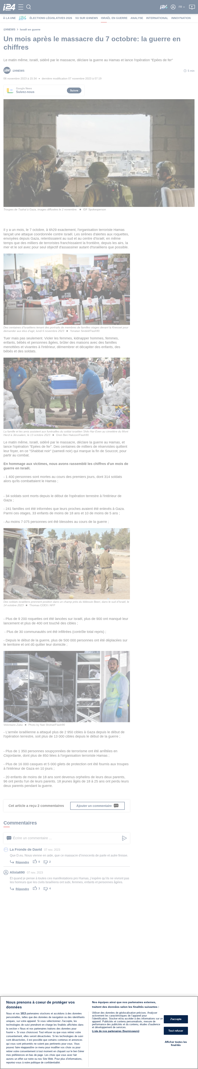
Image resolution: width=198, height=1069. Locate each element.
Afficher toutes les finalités (176, 1044)
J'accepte (175, 1019)
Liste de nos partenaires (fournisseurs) (115, 1031)
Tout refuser (175, 1030)
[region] (99, 1032)
